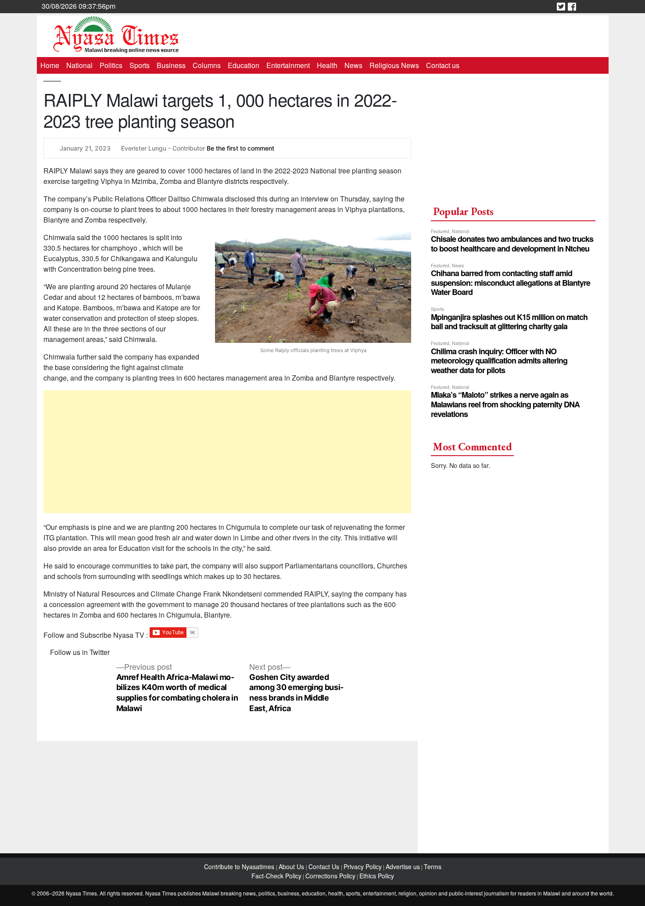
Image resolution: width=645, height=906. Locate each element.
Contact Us (324, 866)
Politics (111, 65)
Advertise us (403, 866)
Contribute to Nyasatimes (240, 866)
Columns (207, 65)
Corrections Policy (330, 875)
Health (327, 65)
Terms (432, 866)
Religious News (394, 65)
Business (171, 65)
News (353, 65)
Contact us (442, 65)
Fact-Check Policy (276, 875)
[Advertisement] (227, 451)
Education (243, 65)
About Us (292, 866)
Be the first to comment (240, 148)
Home (49, 65)
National (79, 65)
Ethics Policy (376, 875)
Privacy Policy (363, 866)
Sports (139, 65)
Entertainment (288, 65)
